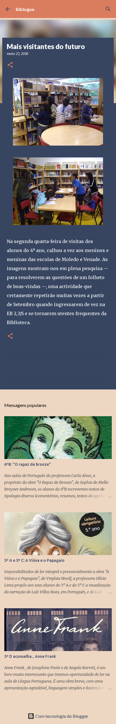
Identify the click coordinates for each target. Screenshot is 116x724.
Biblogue (25, 9)
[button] (10, 65)
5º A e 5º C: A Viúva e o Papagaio (34, 560)
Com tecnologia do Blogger (61, 716)
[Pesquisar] (108, 9)
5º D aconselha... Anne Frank (30, 656)
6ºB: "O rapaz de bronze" (27, 464)
